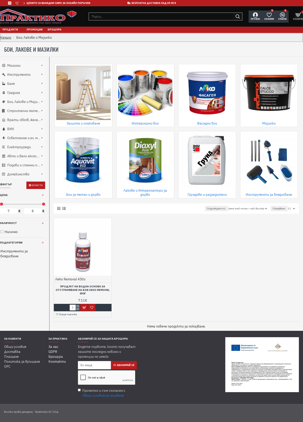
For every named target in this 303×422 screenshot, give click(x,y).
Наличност (8, 223)
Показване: (279, 208)
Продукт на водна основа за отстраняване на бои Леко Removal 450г (83, 290)
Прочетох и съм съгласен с (103, 393)
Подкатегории (11, 242)
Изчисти (37, 185)
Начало (5, 37)
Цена (4, 195)
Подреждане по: (216, 208)
